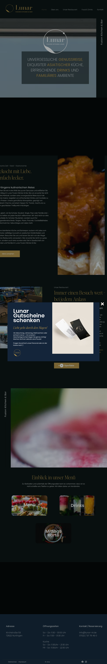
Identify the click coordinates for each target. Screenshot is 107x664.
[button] (102, 303)
